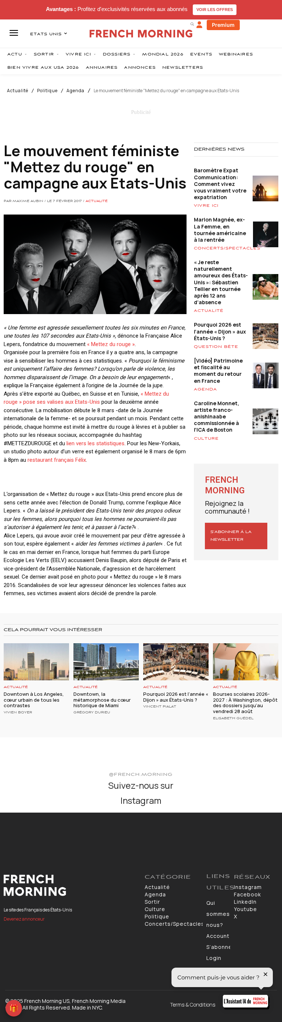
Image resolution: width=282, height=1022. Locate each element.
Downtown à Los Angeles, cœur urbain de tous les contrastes (34, 700)
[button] (192, 23)
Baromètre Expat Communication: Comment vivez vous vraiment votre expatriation (220, 184)
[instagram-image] (23, 836)
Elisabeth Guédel (233, 718)
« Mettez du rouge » (111, 344)
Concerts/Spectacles (227, 248)
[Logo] (70, 885)
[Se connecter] (199, 25)
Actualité (17, 91)
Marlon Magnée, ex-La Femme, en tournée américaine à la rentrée (220, 229)
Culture (206, 438)
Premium (223, 25)
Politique (47, 91)
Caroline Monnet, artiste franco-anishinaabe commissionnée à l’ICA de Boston (216, 416)
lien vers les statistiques (95, 443)
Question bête (216, 347)
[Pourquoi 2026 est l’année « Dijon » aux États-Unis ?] (176, 661)
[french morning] (141, 33)
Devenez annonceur (24, 919)
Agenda (75, 91)
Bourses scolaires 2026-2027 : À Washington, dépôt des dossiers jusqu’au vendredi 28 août (245, 703)
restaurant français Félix (57, 460)
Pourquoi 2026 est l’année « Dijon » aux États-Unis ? (220, 331)
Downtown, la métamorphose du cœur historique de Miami (102, 700)
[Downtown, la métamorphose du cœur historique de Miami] (106, 661)
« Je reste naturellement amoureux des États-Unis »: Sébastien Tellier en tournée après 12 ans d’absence (221, 282)
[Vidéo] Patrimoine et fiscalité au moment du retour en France (218, 370)
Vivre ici (206, 206)
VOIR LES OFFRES (214, 9)
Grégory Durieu (91, 713)
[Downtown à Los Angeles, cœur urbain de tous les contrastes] (36, 661)
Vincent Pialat (159, 707)
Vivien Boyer (18, 713)
